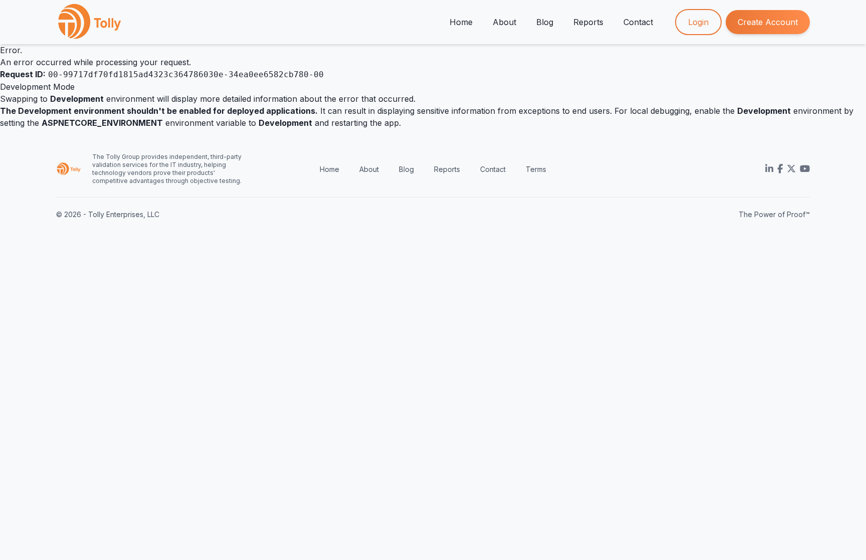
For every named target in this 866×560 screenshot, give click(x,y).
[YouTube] (805, 168)
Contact (638, 22)
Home (461, 22)
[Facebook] (780, 168)
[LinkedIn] (769, 168)
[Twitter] (791, 168)
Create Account (768, 22)
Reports (588, 22)
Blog (544, 22)
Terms (536, 169)
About (504, 22)
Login (698, 22)
